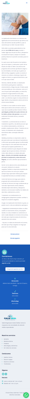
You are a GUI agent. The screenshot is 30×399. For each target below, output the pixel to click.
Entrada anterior (15, 234)
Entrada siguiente (15, 238)
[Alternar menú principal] (26, 2)
